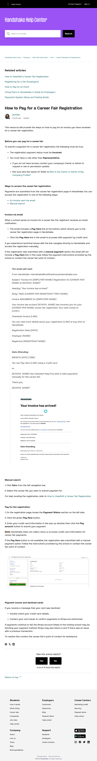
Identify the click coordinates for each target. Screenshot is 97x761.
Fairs (52, 57)
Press (12, 742)
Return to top (12, 677)
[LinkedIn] (13, 644)
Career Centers (81, 700)
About (12, 734)
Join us (13, 738)
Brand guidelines (16, 750)
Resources (46, 708)
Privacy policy (42, 756)
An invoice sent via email (22, 200)
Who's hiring (14, 708)
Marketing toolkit (81, 704)
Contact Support (74, 4)
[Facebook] (6, 644)
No (55, 661)
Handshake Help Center (13, 57)
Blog (44, 712)
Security (78, 708)
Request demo (48, 716)
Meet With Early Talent (40, 57)
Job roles (13, 720)
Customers (46, 704)
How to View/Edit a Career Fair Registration (27, 76)
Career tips (14, 712)
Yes (41, 661)
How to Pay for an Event (17, 87)
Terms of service (54, 756)
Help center (14, 724)
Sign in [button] (87, 4)
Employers (48, 700)
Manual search (17, 203)
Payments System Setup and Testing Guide (27, 97)
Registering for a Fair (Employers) (22, 82)
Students (15, 700)
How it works (15, 704)
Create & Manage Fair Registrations (68, 57)
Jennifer (16, 115)
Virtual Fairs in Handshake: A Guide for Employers (30, 92)
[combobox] (33, 33)
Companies (14, 716)
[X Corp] (10, 644)
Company (15, 730)
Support (46, 730)
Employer (26, 57)
